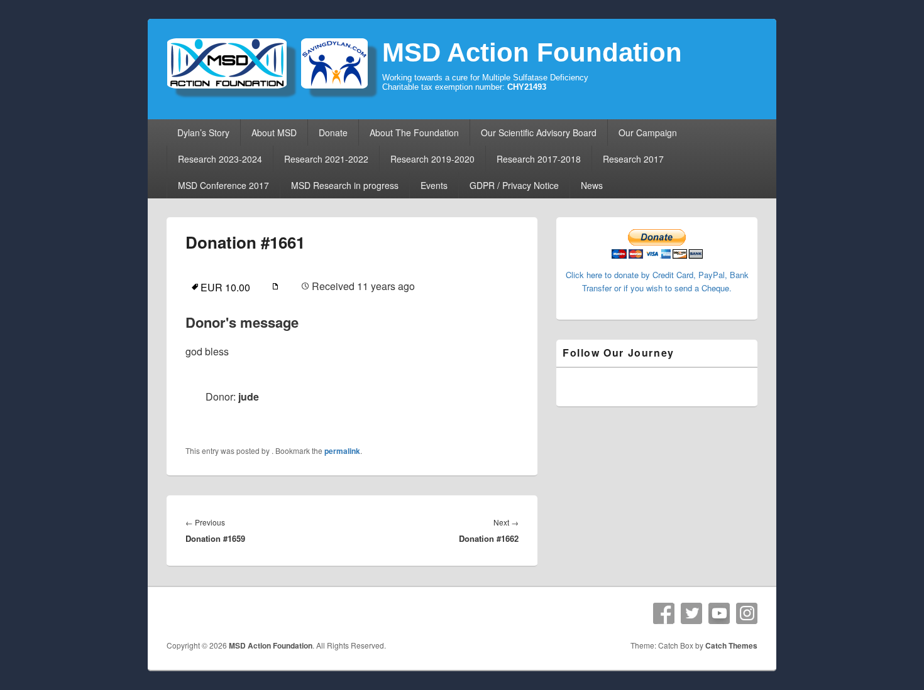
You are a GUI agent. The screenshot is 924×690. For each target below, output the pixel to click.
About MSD (274, 132)
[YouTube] (719, 613)
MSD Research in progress (345, 185)
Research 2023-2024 (220, 159)
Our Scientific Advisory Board (539, 132)
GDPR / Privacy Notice (514, 185)
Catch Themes (731, 645)
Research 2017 (633, 159)
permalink (342, 450)
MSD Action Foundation (532, 52)
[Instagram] (746, 613)
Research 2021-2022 (326, 159)
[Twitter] (691, 613)
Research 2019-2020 (432, 159)
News (592, 185)
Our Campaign (648, 132)
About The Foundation (414, 132)
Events (434, 185)
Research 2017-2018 (539, 159)
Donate (333, 132)
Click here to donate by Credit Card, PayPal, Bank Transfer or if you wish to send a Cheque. (657, 281)
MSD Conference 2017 (223, 185)
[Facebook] (663, 613)
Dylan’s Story (203, 132)
